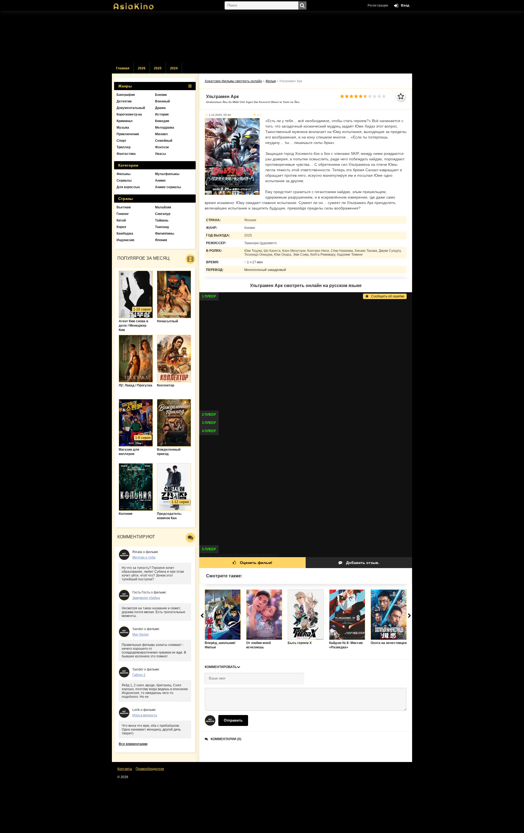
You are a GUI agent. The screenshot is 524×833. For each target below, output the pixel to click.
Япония (250, 220)
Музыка (123, 127)
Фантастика (126, 154)
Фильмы (123, 174)
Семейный (163, 141)
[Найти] (302, 5)
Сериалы (124, 180)
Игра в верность (144, 715)
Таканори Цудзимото (260, 243)
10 (384, 96)
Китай (121, 220)
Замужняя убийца (146, 598)
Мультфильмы (167, 174)
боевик (249, 228)
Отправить (233, 720)
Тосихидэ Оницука (258, 254)
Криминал (125, 121)
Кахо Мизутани (294, 251)
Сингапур (162, 214)
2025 (158, 68)
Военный (162, 101)
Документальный (131, 108)
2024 (174, 68)
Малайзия (163, 207)
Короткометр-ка (129, 114)
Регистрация (378, 5)
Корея (121, 227)
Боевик (161, 95)
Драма (160, 108)
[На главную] (139, 4)
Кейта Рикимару (322, 254)
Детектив (124, 101)
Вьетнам (124, 207)
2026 (141, 68)
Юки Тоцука (253, 251)
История (162, 114)
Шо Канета (272, 251)
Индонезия (125, 240)
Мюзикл (161, 134)
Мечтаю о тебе (144, 557)
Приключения (128, 134)
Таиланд (162, 227)
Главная (122, 68)
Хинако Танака (366, 251)
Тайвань (161, 220)
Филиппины (164, 233)
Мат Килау (140, 634)
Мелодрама (164, 127)
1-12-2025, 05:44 (220, 114)
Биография (126, 95)
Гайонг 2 (138, 675)
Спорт (121, 141)
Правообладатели (150, 769)
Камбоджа (125, 233)
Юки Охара (282, 254)
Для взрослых (128, 187)
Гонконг (123, 214)
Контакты (124, 769)
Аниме (160, 180)
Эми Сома (301, 254)
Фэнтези (162, 147)
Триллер (123, 147)
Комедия (162, 121)
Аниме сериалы (168, 187)
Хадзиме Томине (350, 254)
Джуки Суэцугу (390, 251)
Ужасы (160, 154)
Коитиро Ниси (318, 251)
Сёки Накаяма (342, 251)
